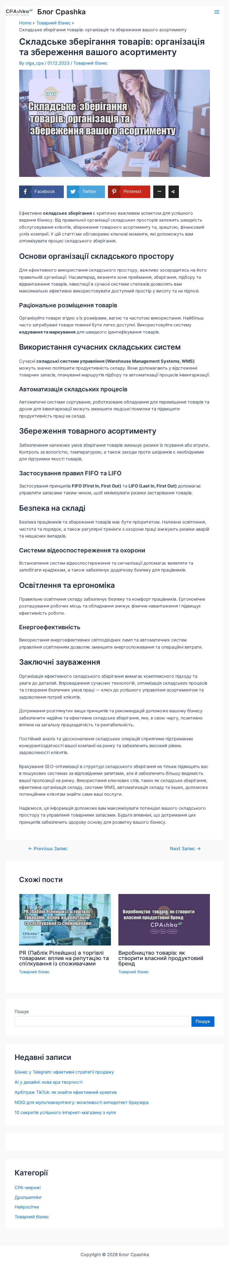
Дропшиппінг (28, 1197)
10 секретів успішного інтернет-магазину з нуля (65, 1112)
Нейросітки (27, 1207)
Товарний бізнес (90, 63)
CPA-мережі (28, 1187)
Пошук (22, 1011)
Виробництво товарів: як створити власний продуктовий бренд (160, 958)
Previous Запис (48, 848)
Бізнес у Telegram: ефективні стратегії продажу (64, 1072)
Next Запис (185, 848)
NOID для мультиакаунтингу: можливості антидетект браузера (81, 1102)
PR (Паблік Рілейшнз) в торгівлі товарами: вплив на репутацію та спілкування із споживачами (64, 958)
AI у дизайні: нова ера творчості (48, 1082)
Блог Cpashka (61, 11)
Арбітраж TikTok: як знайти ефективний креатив (66, 1092)
